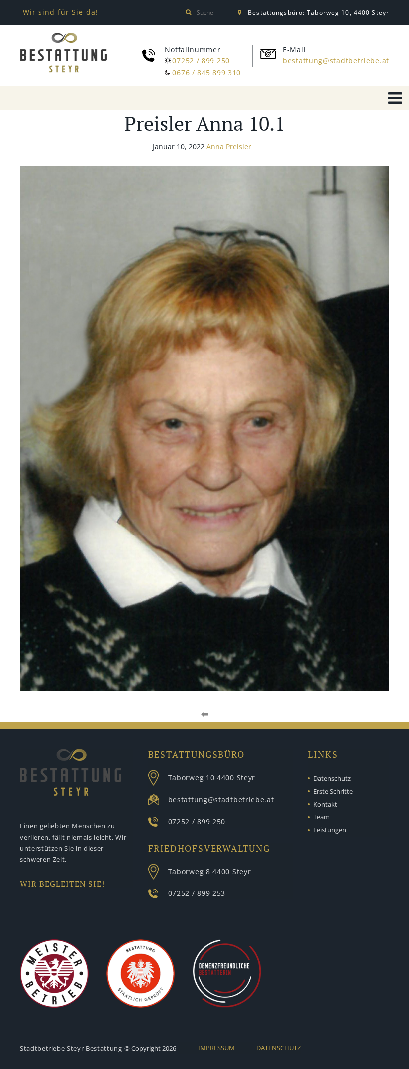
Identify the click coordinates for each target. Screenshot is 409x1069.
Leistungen (329, 829)
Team (321, 816)
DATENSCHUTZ (278, 1047)
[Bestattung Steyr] (63, 54)
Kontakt (325, 804)
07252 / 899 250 (201, 60)
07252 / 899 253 (197, 893)
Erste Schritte (333, 791)
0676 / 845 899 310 (206, 72)
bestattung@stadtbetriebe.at (336, 60)
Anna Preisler (228, 146)
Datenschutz (332, 778)
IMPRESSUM (216, 1047)
